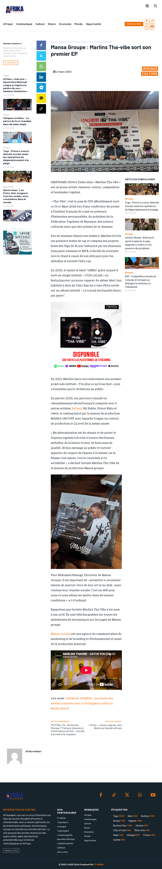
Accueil (54, 42)
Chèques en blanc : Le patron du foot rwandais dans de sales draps (17, 120)
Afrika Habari (33, 751)
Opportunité (8, 186)
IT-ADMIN (98, 864)
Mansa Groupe (61, 633)
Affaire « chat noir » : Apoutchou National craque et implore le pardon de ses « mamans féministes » (15, 85)
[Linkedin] (41, 77)
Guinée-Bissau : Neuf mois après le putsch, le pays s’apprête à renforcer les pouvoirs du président (139, 242)
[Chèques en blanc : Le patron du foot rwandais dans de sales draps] (17, 137)
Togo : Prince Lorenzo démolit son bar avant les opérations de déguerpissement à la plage (16, 157)
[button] (155, 5)
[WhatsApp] (147, 27)
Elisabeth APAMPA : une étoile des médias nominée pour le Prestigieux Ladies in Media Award (82, 703)
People (6, 75)
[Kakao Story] (41, 98)
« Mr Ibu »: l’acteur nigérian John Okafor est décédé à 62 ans (105, 726)
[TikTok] (152, 21)
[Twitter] (41, 56)
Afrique (6, 147)
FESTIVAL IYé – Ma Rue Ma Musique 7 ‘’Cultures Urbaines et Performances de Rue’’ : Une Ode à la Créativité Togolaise (67, 729)
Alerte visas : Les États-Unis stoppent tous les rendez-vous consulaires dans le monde (15, 196)
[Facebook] (147, 21)
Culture (149, 74)
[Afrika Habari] (14, 756)
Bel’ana (77, 408)
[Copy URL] (41, 109)
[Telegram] (41, 87)
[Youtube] (152, 27)
